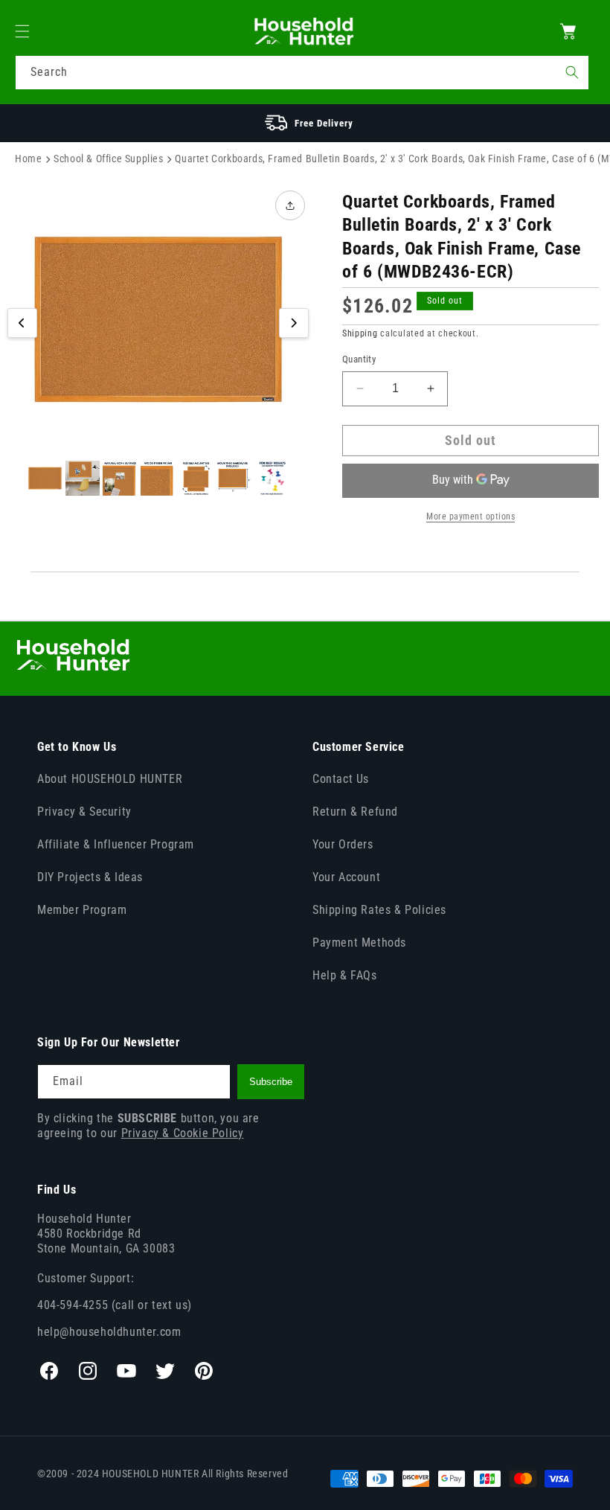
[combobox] (302, 72)
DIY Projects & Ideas (90, 877)
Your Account (346, 877)
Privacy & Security (84, 811)
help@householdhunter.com (109, 1332)
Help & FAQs (344, 975)
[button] (31, 31)
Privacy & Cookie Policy (182, 1133)
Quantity (359, 359)
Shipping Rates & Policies (379, 910)
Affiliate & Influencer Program (115, 844)
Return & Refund (355, 811)
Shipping (360, 333)
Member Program (81, 910)
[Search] (572, 72)
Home (28, 158)
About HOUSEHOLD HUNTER (109, 779)
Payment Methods (359, 942)
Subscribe (270, 1081)
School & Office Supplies (108, 158)
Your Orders (342, 844)
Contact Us (340, 779)
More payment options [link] (470, 516)
